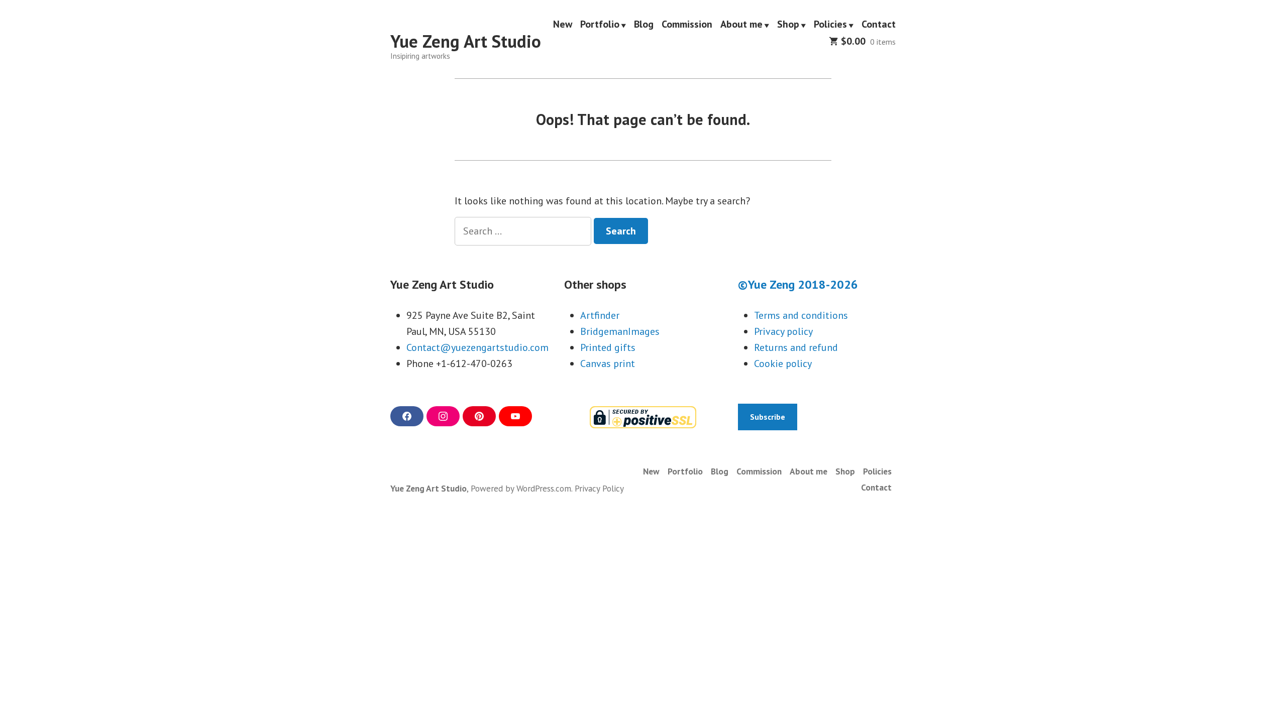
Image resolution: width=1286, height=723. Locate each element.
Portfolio (599, 24)
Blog (644, 24)
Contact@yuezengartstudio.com (477, 347)
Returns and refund (796, 347)
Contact (879, 24)
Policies (830, 24)
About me (741, 24)
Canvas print (607, 363)
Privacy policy (783, 331)
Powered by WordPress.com (521, 488)
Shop (788, 24)
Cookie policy (783, 363)
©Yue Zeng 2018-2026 (798, 284)
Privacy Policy (599, 488)
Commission (687, 24)
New (562, 24)
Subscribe (767, 417)
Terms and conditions (801, 315)
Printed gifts (607, 347)
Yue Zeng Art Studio (465, 41)
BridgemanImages (620, 331)
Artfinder (599, 315)
